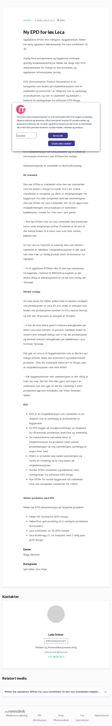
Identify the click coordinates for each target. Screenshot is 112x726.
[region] (56, 127)
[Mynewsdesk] (15, 711)
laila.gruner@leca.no (56, 652)
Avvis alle (58, 135)
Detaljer (21, 135)
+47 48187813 (56, 656)
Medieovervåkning (16, 715)
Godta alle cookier (61, 143)
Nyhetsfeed (101, 715)
